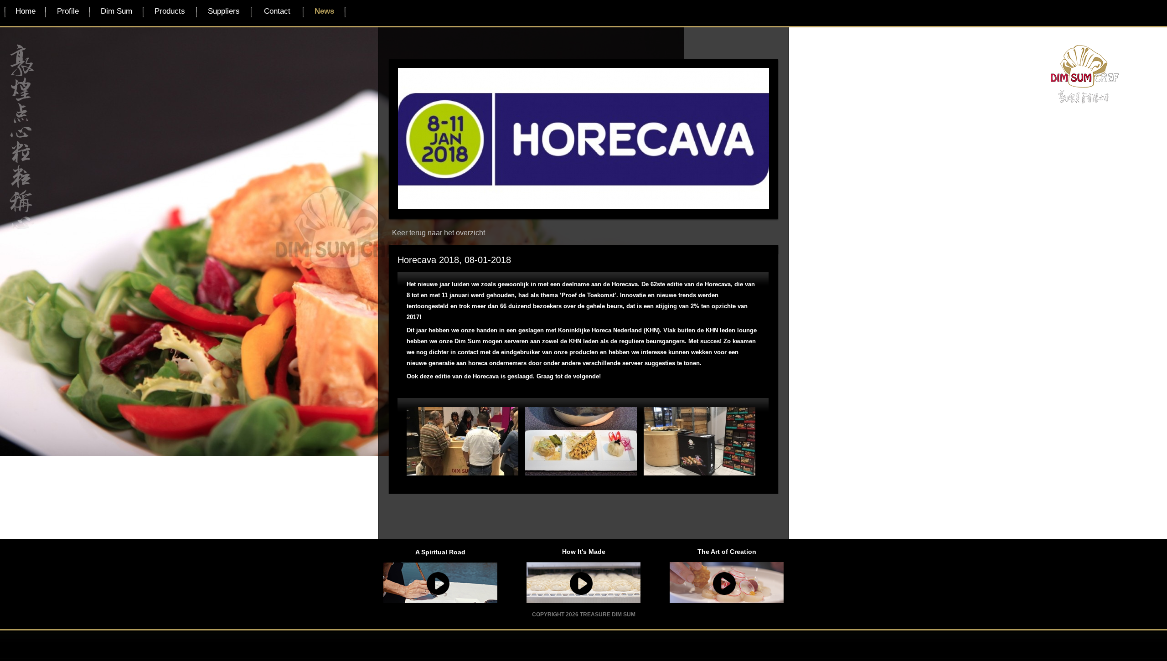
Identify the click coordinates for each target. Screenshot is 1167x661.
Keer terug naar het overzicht (438, 233)
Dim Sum (116, 11)
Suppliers (224, 11)
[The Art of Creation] (727, 583)
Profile (68, 11)
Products (170, 11)
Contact (277, 11)
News (324, 11)
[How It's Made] (583, 583)
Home (25, 11)
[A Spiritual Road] (440, 583)
